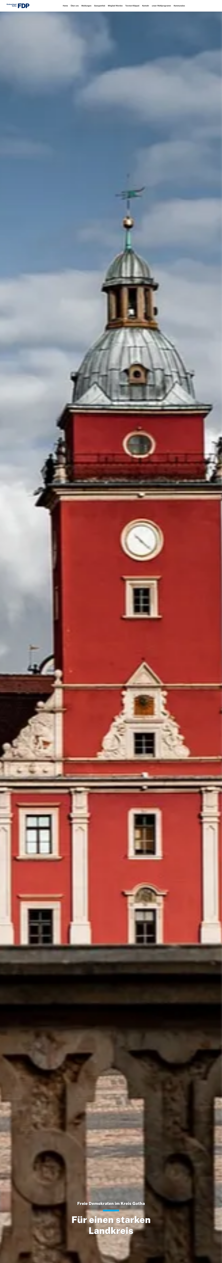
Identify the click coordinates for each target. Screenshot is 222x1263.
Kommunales (179, 6)
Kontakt (145, 6)
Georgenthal (99, 6)
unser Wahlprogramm (161, 6)
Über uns (75, 6)
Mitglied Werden (115, 6)
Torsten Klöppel (132, 6)
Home (65, 6)
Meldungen (86, 6)
